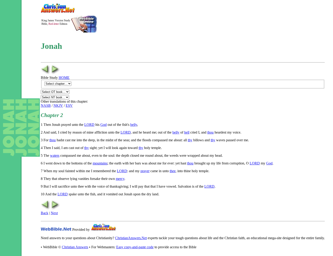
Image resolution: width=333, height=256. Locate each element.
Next (54, 213)
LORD (89, 125)
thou (210, 132)
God (103, 125)
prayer (145, 171)
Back (44, 213)
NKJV (58, 105)
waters (54, 155)
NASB (46, 105)
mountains (100, 163)
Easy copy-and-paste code (135, 247)
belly (133, 125)
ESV (69, 105)
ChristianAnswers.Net (131, 238)
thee (173, 171)
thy (190, 140)
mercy (120, 179)
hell (186, 132)
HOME (64, 78)
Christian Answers (75, 247)
